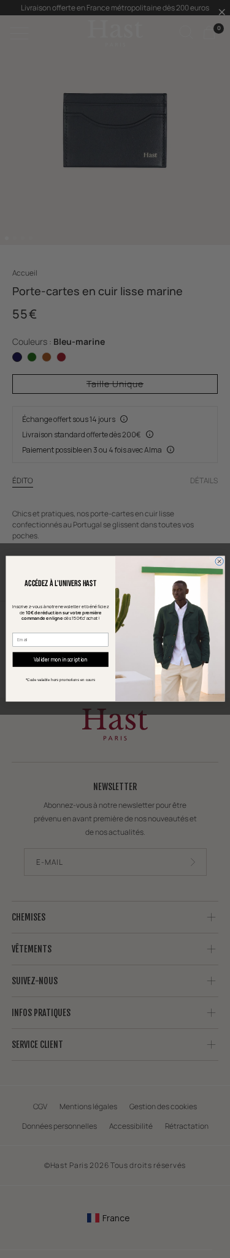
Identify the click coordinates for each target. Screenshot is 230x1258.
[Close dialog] (219, 561)
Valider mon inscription (60, 660)
